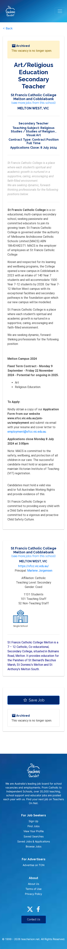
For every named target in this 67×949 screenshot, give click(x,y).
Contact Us (33, 919)
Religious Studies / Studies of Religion (33, 129)
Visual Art (33, 135)
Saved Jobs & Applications (33, 841)
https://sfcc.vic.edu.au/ (33, 566)
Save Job (36, 700)
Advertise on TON (33, 865)
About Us (33, 883)
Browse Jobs (33, 846)
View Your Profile (33, 831)
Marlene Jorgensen (39, 570)
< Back (8, 28)
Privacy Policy (33, 893)
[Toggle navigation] (60, 11)
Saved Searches (34, 836)
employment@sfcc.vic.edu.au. (27, 431)
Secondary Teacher (34, 123)
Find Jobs (33, 826)
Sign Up (33, 821)
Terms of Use (33, 888)
